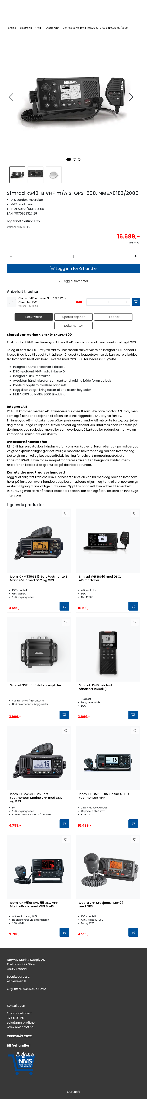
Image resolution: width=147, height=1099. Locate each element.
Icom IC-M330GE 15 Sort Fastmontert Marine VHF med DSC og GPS (38, 578)
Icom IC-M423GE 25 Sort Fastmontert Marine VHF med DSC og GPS (36, 797)
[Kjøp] (136, 302)
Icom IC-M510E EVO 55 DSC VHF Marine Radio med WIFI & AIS (34, 905)
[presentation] (12, 97)
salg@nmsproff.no (21, 1022)
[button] (68, 159)
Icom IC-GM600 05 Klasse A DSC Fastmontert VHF (104, 796)
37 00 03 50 (15, 1018)
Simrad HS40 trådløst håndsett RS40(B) (95, 687)
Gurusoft (73, 1092)
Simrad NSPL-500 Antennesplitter (35, 685)
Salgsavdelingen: (19, 1013)
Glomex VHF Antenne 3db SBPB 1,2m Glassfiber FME (42, 300)
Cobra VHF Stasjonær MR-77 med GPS (101, 905)
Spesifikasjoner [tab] (73, 317)
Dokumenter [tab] (73, 325)
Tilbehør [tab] (113, 317)
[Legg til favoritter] (66, 513)
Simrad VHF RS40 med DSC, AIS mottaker (100, 578)
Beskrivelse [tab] (33, 317)
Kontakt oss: (16, 1005)
